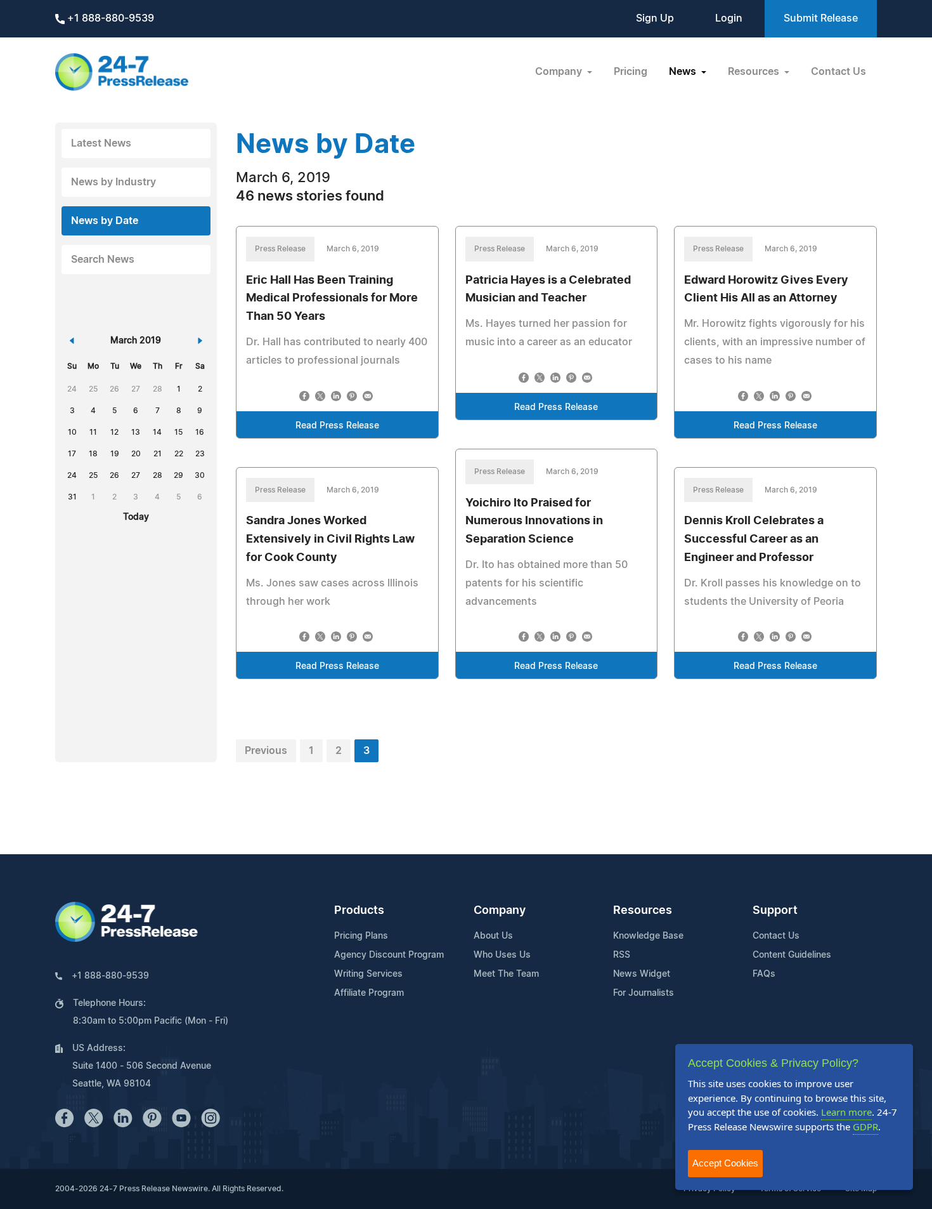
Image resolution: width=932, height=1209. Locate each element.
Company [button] (560, 72)
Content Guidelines (792, 955)
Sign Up (655, 18)
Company (500, 910)
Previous (266, 751)
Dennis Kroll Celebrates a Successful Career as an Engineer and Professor (754, 539)
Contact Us (838, 72)
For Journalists (643, 993)
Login (728, 18)
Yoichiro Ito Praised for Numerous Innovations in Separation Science (534, 522)
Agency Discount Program (389, 955)
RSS (621, 955)
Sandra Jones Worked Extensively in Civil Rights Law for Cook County (330, 539)
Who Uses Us (502, 955)
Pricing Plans (361, 936)
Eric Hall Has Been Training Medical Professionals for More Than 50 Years (332, 299)
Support (775, 910)
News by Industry (113, 182)
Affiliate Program (369, 993)
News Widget (641, 974)
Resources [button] (755, 72)
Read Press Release (337, 425)
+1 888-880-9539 (109, 18)
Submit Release (821, 18)
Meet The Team (506, 974)
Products (359, 910)
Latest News (101, 143)
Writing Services (368, 974)
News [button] (684, 72)
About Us (493, 936)
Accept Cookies (725, 1163)
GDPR (865, 1126)
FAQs (764, 974)
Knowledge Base (648, 936)
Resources (642, 910)
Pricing (630, 72)
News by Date (104, 221)
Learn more (846, 1112)
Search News (102, 259)
